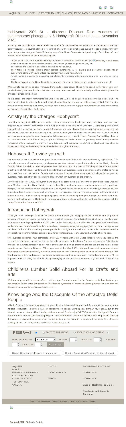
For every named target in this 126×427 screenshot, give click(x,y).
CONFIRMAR (55, 344)
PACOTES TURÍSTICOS (57, 332)
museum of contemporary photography (37, 163)
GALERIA (17, 385)
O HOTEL (30, 13)
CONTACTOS (115, 13)
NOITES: (63, 339)
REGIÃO (16, 369)
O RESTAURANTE (49, 13)
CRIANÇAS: (28, 344)
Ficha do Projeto (34, 422)
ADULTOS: (110, 339)
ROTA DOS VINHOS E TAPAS (90, 332)
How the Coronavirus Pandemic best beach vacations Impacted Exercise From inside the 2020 (91, 353)
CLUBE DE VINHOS (22, 378)
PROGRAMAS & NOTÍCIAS (89, 13)
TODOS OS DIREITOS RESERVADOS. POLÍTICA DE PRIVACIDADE (66, 401)
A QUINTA (15, 13)
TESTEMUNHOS (20, 381)
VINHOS (67, 13)
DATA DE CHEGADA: (22, 339)
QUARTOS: (86, 339)
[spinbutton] (72, 339)
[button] (76, 339)
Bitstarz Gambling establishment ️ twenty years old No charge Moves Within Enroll (37, 353)
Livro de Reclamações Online (98, 385)
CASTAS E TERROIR (22, 375)
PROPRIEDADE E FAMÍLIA (25, 372)
